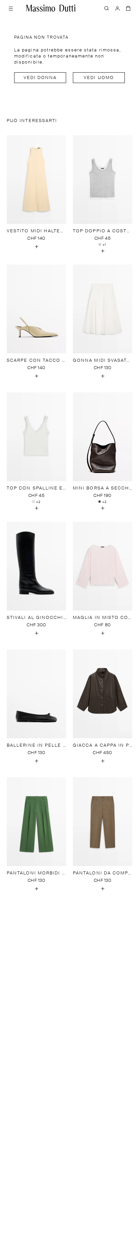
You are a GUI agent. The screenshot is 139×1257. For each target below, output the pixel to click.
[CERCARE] (107, 8)
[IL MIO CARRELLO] (128, 8)
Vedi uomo (99, 78)
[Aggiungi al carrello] (36, 247)
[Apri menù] (11, 8)
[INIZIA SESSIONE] (117, 8)
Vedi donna (40, 78)
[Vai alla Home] (51, 8)
